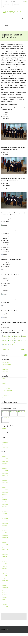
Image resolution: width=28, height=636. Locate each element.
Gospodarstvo (17, 4)
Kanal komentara (5, 444)
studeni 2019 (5, 520)
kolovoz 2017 (5, 554)
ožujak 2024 (4, 480)
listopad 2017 (5, 551)
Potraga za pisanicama (7, 366)
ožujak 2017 (4, 563)
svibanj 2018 (5, 540)
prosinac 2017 (5, 547)
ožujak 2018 (4, 542)
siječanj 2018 (5, 544)
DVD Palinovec (7, 385)
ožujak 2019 (4, 532)
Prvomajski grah (5, 362)
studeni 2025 (5, 461)
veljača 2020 (5, 516)
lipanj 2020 (4, 509)
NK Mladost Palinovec (8, 388)
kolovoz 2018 (5, 537)
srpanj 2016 (4, 575)
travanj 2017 (5, 561)
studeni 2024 (5, 475)
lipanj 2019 (4, 525)
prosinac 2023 (5, 482)
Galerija (4, 428)
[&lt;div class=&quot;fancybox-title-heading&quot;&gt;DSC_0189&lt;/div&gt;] (23, 337)
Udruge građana (6, 6)
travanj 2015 (5, 597)
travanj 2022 (5, 494)
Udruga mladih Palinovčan (9, 393)
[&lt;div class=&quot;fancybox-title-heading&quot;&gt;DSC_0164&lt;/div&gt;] (4, 345)
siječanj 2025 (5, 470)
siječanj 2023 (5, 489)
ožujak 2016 (4, 585)
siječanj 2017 (5, 568)
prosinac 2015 (5, 590)
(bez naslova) (5, 371)
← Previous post (5, 349)
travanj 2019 (5, 530)
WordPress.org (5, 447)
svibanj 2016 (5, 580)
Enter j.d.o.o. (8, 629)
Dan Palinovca (5, 369)
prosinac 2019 (5, 518)
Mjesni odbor (14, 18)
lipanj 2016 (4, 578)
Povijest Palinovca (7, 4)
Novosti (6, 18)
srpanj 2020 (4, 506)
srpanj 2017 (4, 556)
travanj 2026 (5, 454)
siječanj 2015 (5, 604)
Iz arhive (6, 25)
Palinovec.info (11, 12)
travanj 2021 (5, 501)
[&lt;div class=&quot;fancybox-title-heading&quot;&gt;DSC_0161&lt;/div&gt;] (23, 341)
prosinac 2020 (5, 504)
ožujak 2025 (4, 468)
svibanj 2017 (5, 559)
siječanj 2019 (5, 535)
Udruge (21, 18)
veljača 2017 (5, 566)
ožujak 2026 (4, 456)
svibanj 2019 (5, 528)
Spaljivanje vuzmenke (6, 364)
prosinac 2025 (5, 458)
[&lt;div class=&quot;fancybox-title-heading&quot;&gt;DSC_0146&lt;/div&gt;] (17, 341)
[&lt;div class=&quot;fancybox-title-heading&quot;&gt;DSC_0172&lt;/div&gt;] (11, 345)
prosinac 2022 (5, 492)
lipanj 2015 (4, 594)
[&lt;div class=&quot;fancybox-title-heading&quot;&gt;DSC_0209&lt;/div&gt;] (11, 341)
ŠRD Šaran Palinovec (8, 390)
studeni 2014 (5, 606)
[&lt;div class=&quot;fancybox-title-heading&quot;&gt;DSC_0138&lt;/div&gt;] (11, 337)
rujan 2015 (4, 592)
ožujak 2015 (4, 599)
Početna (5, 1)
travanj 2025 (5, 466)
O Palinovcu (12, 1)
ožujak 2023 (4, 487)
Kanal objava (5, 442)
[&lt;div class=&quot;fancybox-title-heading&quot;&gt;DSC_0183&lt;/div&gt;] (17, 337)
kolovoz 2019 (5, 523)
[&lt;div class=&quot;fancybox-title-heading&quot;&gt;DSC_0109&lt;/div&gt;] (4, 337)
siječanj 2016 (5, 587)
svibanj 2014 (5, 609)
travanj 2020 (5, 511)
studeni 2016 (5, 573)
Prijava (3, 440)
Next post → (24, 349)
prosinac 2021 (5, 497)
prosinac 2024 (5, 473)
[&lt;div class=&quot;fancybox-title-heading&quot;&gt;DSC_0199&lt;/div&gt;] (4, 341)
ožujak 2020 (4, 513)
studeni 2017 (5, 549)
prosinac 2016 (5, 571)
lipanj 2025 (4, 463)
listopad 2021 (5, 499)
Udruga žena (6, 395)
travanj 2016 (5, 582)
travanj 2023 (5, 485)
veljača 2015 (5, 602)
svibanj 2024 (5, 477)
